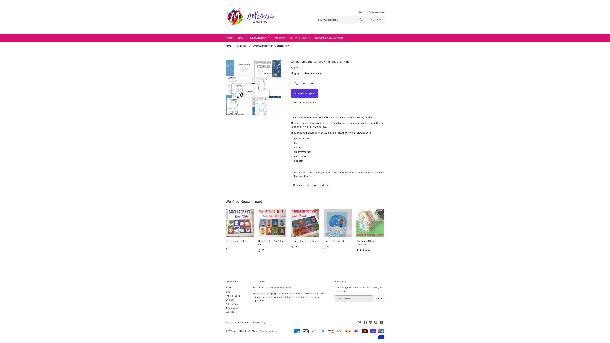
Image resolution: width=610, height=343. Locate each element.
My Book (280, 37)
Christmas (241, 46)
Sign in (362, 12)
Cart (378, 19)
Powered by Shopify (268, 331)
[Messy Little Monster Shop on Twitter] (359, 322)
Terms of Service (242, 322)
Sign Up (378, 299)
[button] (363, 250)
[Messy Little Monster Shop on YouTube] (381, 322)
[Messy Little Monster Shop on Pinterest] (370, 322)
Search (229, 322)
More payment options (304, 102)
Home (229, 37)
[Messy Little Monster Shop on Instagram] (375, 322)
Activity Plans (299, 37)
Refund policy (259, 322)
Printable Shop (258, 37)
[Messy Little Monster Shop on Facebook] (365, 322)
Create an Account (376, 12)
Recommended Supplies (329, 37)
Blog (241, 37)
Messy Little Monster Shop (245, 331)
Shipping (295, 73)
